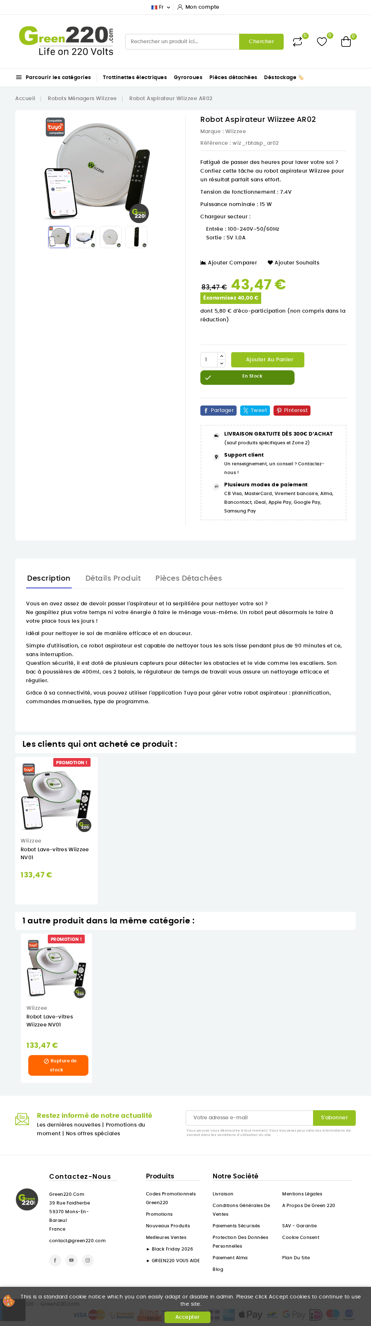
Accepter (187, 1317)
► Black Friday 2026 (169, 1249)
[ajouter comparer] (103, 800)
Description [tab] (49, 578)
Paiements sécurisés (236, 1226)
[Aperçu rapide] (103, 769)
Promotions (159, 1214)
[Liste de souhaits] (322, 41)
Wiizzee (235, 131)
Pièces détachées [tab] (188, 578)
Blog (218, 1269)
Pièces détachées (233, 77)
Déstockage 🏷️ (284, 77)
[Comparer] (297, 41)
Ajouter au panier (268, 359)
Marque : (212, 131)
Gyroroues (188, 77)
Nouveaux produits (168, 1226)
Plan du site (296, 1258)
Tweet (259, 410)
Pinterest (296, 410)
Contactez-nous (80, 1177)
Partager (222, 410)
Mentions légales (302, 1194)
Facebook (55, 1261)
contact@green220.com (77, 1241)
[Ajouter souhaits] (103, 785)
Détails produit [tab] (113, 578)
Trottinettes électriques (135, 77)
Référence (214, 143)
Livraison (223, 1194)
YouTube (72, 1261)
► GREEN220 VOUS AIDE (173, 1261)
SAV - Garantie (299, 1226)
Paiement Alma (230, 1258)
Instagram (88, 1261)
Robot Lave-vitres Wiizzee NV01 (49, 1021)
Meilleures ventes (166, 1237)
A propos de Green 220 (308, 1205)
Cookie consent (300, 1237)
